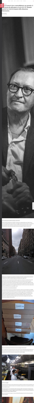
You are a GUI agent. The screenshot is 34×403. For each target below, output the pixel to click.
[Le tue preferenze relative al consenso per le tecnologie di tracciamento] (33, 206)
